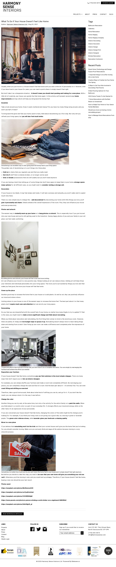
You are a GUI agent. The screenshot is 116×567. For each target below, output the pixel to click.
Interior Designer (93, 53)
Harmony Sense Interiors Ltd (52, 561)
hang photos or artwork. (47, 213)
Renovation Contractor (95, 59)
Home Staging (92, 35)
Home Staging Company (96, 38)
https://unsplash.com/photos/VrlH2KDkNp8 (16, 496)
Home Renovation (94, 31)
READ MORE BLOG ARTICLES (12, 514)
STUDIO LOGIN (108, 3)
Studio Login (5, 539)
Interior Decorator (94, 44)
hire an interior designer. (31, 379)
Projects (77, 14)
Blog (111, 14)
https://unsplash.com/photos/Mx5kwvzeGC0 (17, 488)
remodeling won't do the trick (24, 426)
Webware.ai (76, 561)
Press (95, 14)
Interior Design (93, 47)
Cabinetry (91, 28)
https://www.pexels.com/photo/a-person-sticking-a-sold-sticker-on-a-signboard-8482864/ (34, 500)
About (87, 14)
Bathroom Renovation (95, 25)
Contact (103, 14)
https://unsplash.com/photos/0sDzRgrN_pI (16, 504)
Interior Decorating (94, 41)
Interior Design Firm (94, 50)
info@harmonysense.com (97, 535)
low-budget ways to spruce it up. (34, 322)
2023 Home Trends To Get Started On (100, 96)
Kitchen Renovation (94, 56)
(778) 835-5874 (94, 3)
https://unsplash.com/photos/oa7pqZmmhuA (17, 492)
